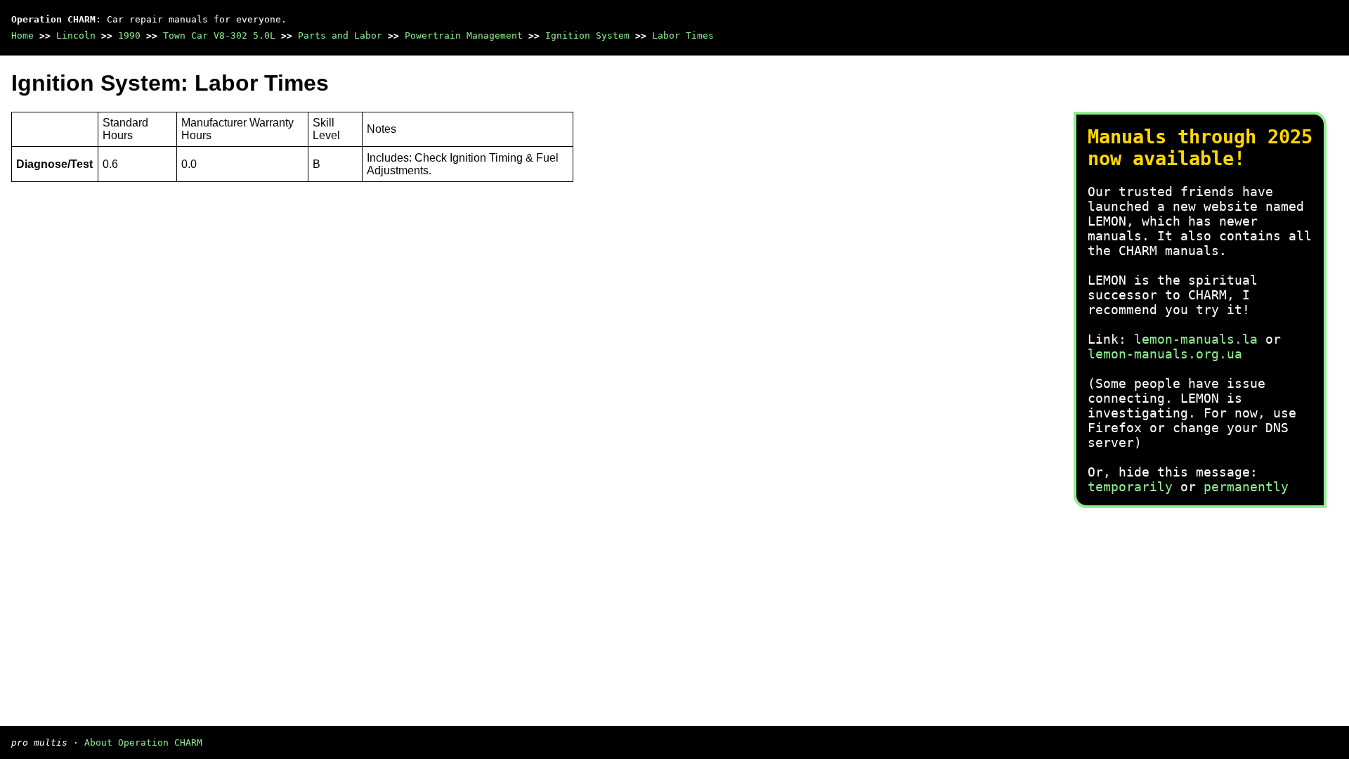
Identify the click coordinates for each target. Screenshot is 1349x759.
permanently (1246, 486)
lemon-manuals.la (1196, 339)
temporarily (1130, 486)
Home (22, 35)
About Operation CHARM (143, 742)
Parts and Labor (340, 35)
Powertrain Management (464, 35)
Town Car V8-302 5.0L (219, 35)
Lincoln (76, 35)
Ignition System (587, 35)
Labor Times (683, 35)
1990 (129, 35)
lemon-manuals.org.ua (1165, 353)
